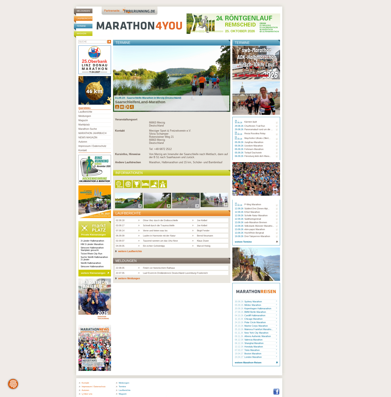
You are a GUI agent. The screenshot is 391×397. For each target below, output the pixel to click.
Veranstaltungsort (126, 119)
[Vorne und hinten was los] (139, 230)
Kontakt (120, 130)
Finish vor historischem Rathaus (159, 268)
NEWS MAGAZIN (87, 137)
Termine (81, 26)
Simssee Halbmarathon (92, 266)
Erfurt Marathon (252, 212)
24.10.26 (239, 322)
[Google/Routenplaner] (163, 184)
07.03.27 (239, 350)
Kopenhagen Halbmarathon (257, 308)
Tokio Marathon (252, 350)
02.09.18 (120, 220)
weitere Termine (243, 242)
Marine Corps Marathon (256, 326)
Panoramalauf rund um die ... (258, 129)
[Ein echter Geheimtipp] (139, 246)
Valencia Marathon (253, 339)
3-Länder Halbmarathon (92, 241)
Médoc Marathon (252, 305)
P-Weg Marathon (252, 204)
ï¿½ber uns (87, 394)
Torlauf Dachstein (253, 152)
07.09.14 (120, 230)
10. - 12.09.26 (239, 204)
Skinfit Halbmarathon (91, 263)
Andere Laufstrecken (128, 162)
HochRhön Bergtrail (254, 233)
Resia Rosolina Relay (255, 133)
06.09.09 (120, 235)
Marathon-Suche (87, 129)
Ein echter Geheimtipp (154, 246)
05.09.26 (239, 142)
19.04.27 (239, 353)
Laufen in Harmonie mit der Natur (159, 235)
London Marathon (253, 357)
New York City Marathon (256, 333)
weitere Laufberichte (130, 251)
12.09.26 (239, 208)
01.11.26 (239, 333)
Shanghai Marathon (254, 343)
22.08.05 (120, 268)
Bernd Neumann (205, 235)
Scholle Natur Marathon (256, 215)
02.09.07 (120, 241)
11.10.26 (239, 319)
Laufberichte (84, 18)
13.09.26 (239, 222)
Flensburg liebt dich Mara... (257, 156)
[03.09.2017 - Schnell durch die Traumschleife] (157, 207)
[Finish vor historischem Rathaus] (139, 268)
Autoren (82, 141)
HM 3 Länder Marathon (92, 244)
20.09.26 (239, 308)
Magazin (81, 33)
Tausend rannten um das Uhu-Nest (160, 241)
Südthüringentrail (252, 219)
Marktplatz (84, 124)
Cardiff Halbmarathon (254, 315)
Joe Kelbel (202, 220)
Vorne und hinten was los (155, 230)
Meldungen (83, 11)
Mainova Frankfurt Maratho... (258, 329)
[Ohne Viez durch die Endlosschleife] (139, 220)
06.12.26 (239, 339)
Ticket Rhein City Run (91, 253)
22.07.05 (120, 273)
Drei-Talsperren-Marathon (257, 236)
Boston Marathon (252, 353)
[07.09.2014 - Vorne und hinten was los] (186, 207)
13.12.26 (239, 346)
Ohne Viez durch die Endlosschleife (160, 220)
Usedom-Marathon (253, 145)
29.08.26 (239, 126)
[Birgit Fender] (193, 230)
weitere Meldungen (129, 278)
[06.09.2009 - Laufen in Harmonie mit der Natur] (214, 206)
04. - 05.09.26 (239, 133)
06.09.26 (239, 156)
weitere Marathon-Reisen (248, 362)
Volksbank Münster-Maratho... (259, 226)
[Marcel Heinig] (193, 246)
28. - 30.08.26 (239, 122)
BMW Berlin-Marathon (255, 312)
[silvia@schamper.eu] (128, 184)
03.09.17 (120, 225)
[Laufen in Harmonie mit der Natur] (139, 235)
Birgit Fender (203, 230)
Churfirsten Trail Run (254, 126)
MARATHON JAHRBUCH (92, 133)
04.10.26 (239, 315)
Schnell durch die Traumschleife (159, 225)
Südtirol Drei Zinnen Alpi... (256, 208)
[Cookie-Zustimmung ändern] (13, 384)
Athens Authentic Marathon (257, 336)
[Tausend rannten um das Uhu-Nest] (139, 241)
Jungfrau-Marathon (253, 142)
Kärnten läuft (250, 122)
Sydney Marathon (253, 301)
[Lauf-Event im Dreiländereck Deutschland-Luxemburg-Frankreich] (139, 273)
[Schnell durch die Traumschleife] (139, 225)
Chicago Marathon (253, 319)
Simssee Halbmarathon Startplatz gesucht (92, 248)
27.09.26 (239, 312)
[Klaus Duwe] (193, 241)
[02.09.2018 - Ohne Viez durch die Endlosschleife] (129, 207)
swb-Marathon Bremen (255, 222)
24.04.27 (239, 357)
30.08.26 (239, 301)
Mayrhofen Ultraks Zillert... (257, 138)
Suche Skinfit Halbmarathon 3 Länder (94, 258)
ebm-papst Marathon (254, 229)
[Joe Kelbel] (193, 220)
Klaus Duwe (203, 241)
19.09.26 (239, 236)
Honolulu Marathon (253, 346)
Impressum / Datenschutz (92, 146)
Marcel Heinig (203, 246)
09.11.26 (239, 336)
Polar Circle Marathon (255, 322)
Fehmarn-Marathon (254, 149)
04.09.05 (120, 246)
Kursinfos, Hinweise (127, 154)
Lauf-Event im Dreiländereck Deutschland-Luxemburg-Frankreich (175, 273)
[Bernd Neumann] (193, 235)
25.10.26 (239, 326)
